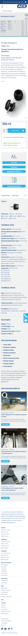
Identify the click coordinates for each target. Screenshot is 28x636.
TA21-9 (22, 24)
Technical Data (5, 195)
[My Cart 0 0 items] (25, 2)
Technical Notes (16, 195)
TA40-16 (22, 32)
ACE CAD (14, 162)
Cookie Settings (4, 618)
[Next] (25, 195)
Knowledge (3, 571)
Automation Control (5, 529)
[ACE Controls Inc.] (22, 6)
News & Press (4, 578)
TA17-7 (22, 22)
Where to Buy (17, 2)
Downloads (9, 2)
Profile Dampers (3, 30)
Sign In (22, 2)
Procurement (4, 594)
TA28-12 (22, 27)
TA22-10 (22, 25)
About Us (3, 605)
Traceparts (14, 167)
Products (3, 527)
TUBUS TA (9, 21)
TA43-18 (22, 33)
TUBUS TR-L (10, 27)
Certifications (4, 575)
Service (4, 2)
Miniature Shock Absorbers (3, 22)
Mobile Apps (4, 569)
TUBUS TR (9, 24)
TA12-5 (22, 21)
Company (3, 603)
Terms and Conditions (6, 620)
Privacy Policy (4, 623)
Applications (4, 539)
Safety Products (4, 536)
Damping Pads (3, 31)
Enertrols (3, 607)
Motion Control (4, 532)
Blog (2, 599)
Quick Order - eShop (5, 590)
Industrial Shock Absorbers (3, 24)
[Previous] (22, 195)
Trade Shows (4, 582)
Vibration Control (5, 534)
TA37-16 (22, 30)
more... (3, 81)
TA (14, 21)
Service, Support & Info (6, 596)
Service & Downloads (6, 562)
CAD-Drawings (4, 564)
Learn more (5, 424)
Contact (13, 2)
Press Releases (4, 580)
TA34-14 (22, 28)
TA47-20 (22, 35)
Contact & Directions (6, 611)
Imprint (3, 625)
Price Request (4, 592)
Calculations (4, 551)
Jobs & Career (4, 609)
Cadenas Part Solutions (14, 171)
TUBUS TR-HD (10, 28)
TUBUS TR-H (10, 25)
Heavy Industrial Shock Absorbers (3, 27)
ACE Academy (4, 573)
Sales (2, 586)
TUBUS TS (9, 22)
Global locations (5, 613)
